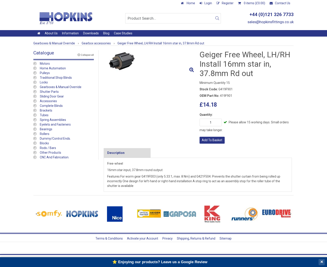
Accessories (48, 101)
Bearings (46, 129)
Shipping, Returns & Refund (196, 238)
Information (70, 33)
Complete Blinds (51, 106)
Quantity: (206, 114)
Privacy (167, 238)
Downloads (91, 33)
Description (116, 153)
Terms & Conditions (109, 238)
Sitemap (226, 238)
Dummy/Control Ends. (55, 138)
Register (228, 3)
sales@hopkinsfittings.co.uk (271, 22)
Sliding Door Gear (52, 96)
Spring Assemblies (53, 120)
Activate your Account (142, 238)
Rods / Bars (48, 148)
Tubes (44, 115)
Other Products (50, 152)
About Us (51, 33)
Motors (45, 63)
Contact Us (282, 3)
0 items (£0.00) (254, 3)
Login (208, 3)
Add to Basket (212, 140)
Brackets (46, 110)
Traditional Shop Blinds (56, 77)
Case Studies (123, 33)
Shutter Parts (49, 91)
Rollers (44, 134)
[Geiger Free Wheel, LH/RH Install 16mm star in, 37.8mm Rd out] (150, 62)
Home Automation (53, 68)
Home (190, 3)
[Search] (217, 18)
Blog (106, 33)
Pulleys (45, 73)
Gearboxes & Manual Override (60, 87)
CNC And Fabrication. (54, 157)
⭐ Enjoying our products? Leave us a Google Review (159, 262)
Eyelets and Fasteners (55, 124)
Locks (44, 82)
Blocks (44, 143)
